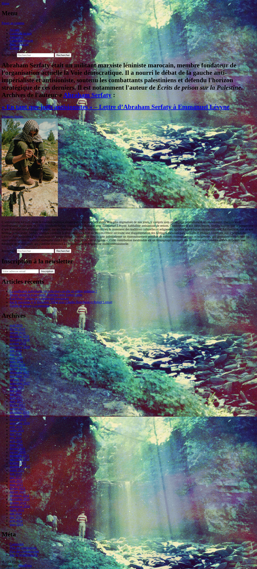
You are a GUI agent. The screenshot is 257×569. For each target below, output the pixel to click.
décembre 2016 (19, 412)
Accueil (14, 30)
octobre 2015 (18, 463)
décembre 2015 (19, 455)
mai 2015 (15, 477)
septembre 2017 (20, 383)
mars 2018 (16, 361)
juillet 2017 (17, 387)
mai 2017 (15, 394)
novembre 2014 (20, 499)
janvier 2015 (17, 492)
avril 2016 (16, 441)
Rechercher (9, 55)
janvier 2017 (17, 408)
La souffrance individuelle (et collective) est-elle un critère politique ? (53, 291)
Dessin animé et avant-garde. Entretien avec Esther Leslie (46, 295)
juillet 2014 (17, 510)
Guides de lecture (21, 33)
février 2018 (17, 365)
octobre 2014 (18, 502)
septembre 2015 (20, 466)
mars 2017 (16, 401)
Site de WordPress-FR (24, 555)
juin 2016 (16, 434)
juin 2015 (16, 474)
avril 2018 (16, 358)
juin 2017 (16, 390)
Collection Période (21, 40)
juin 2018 (16, 350)
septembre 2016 (20, 423)
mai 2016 (15, 437)
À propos (15, 48)
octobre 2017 (18, 379)
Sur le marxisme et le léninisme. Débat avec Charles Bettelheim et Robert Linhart (61, 302)
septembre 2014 (20, 506)
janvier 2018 (17, 369)
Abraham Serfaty (87, 95)
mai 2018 (15, 354)
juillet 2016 (17, 430)
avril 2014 (16, 521)
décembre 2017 (19, 372)
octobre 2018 (18, 343)
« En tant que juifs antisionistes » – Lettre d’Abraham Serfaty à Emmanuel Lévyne (115, 106)
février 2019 (17, 329)
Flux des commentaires (24, 551)
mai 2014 (15, 517)
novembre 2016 (20, 416)
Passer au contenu (13, 23)
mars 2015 (16, 484)
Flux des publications (23, 547)
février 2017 (17, 405)
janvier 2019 (17, 332)
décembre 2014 (19, 495)
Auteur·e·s (16, 37)
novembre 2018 (20, 340)
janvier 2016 (17, 452)
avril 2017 (16, 398)
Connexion (17, 544)
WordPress (25, 565)
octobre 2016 (18, 419)
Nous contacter (19, 44)
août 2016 (16, 426)
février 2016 (17, 448)
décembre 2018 (19, 336)
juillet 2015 (17, 470)
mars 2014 (16, 524)
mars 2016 (16, 445)
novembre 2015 (20, 459)
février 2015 (17, 488)
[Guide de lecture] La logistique (30, 305)
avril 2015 (16, 481)
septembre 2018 (20, 347)
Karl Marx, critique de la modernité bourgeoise (39, 298)
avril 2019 (16, 325)
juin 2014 (16, 513)
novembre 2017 (20, 376)
